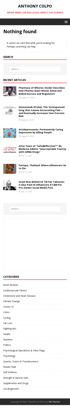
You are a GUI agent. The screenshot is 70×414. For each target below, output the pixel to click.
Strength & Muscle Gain (15, 377)
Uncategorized (11, 388)
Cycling (7, 317)
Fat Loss (7, 323)
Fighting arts (9, 328)
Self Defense (10, 372)
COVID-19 (8, 306)
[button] (65, 21)
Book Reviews (10, 284)
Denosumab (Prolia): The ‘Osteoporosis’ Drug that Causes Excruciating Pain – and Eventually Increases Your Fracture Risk (42, 112)
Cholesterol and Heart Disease (19, 295)
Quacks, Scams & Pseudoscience (20, 361)
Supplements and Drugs (15, 383)
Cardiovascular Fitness (15, 290)
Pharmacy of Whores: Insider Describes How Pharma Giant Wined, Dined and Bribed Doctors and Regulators (42, 90)
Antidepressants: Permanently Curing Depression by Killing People (41, 131)
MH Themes (54, 401)
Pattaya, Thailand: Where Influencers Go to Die (42, 167)
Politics (7, 344)
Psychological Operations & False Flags (24, 350)
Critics (6, 312)
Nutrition (8, 339)
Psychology (9, 355)
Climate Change (11, 301)
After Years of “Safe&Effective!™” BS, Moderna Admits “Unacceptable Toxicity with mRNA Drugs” (42, 148)
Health (6, 334)
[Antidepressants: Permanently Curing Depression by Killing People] (9, 135)
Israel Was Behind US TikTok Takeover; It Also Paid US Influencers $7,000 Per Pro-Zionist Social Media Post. (42, 184)
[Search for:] (35, 69)
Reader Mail (9, 366)
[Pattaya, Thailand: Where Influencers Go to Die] (9, 171)
